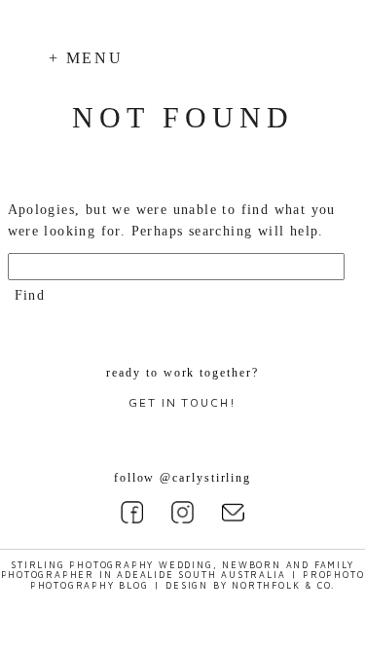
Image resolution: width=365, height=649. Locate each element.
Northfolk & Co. (283, 585)
